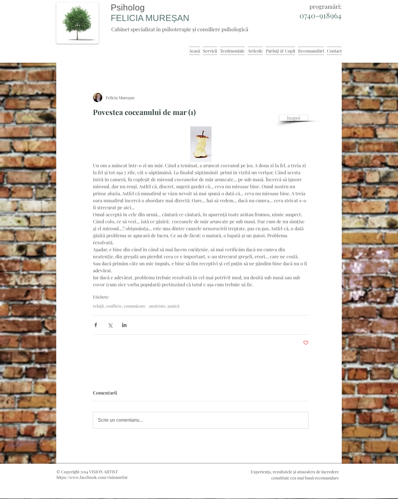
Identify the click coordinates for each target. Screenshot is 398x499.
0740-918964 (320, 15)
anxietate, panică (164, 305)
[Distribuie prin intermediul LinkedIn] (124, 325)
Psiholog (128, 7)
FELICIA (128, 18)
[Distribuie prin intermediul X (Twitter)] (110, 325)
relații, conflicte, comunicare (119, 305)
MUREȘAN (167, 18)
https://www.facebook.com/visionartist (92, 477)
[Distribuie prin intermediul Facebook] (95, 325)
